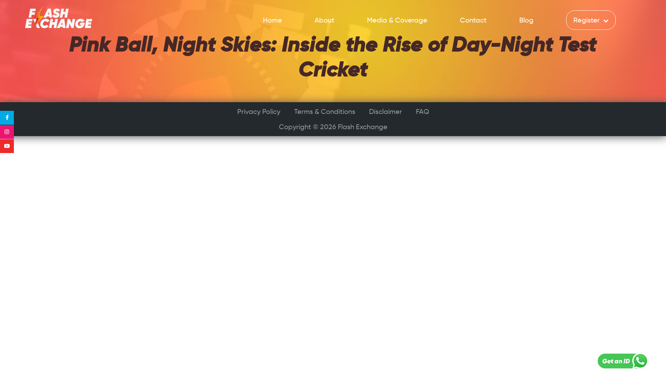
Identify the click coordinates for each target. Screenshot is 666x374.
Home (272, 20)
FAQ (422, 111)
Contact (473, 20)
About (324, 20)
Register (587, 20)
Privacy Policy (258, 111)
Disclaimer (385, 111)
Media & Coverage (397, 20)
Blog (526, 20)
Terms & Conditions (324, 111)
